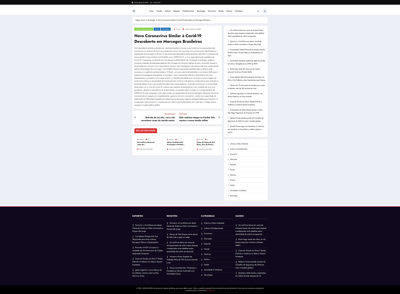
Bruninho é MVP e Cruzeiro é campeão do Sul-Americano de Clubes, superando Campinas (147, 250)
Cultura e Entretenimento (238, 149)
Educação (233, 159)
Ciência (229, 11)
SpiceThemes (210, 290)
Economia (212, 11)
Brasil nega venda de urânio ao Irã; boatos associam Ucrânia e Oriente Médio (250, 242)
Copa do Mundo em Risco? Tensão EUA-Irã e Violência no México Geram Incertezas (147, 261)
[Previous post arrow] (135, 117)
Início (151, 11)
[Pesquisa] (258, 11)
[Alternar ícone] (133, 11)
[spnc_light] (265, 11)
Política (168, 11)
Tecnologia (201, 11)
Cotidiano (239, 11)
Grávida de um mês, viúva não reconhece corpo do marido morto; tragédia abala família (158, 119)
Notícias (233, 175)
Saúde (221, 11)
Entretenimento (188, 11)
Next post (183, 114)
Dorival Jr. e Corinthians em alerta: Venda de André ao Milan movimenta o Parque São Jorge (147, 228)
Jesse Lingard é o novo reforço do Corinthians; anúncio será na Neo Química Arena (147, 273)
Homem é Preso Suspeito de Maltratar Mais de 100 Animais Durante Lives (182, 259)
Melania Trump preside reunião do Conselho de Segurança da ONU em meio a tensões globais (250, 264)
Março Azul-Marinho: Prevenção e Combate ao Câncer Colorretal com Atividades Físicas (175, 143)
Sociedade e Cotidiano (238, 190)
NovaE (178, 29)
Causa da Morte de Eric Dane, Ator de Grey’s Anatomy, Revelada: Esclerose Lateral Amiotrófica (206, 143)
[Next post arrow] (219, 117)
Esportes (176, 11)
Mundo (159, 11)
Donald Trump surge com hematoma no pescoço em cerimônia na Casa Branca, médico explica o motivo (246, 129)
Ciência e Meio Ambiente (144, 29)
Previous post (170, 114)
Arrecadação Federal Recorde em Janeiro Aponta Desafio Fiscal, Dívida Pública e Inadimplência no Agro (246, 52)
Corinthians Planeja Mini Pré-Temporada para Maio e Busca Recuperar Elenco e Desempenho (145, 239)
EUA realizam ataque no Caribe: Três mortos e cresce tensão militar (197, 119)
